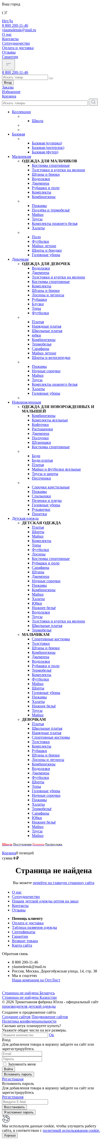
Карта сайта (22, 945)
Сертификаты (23, 932)
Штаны (38, 572)
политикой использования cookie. (71, 1130)
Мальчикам (21, 156)
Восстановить (14, 1107)
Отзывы (9, 52)
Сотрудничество (16, 43)
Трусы (37, 219)
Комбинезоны (43, 197)
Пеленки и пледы (47, 500)
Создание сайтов (16, 1017)
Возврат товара (25, 941)
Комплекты (41, 192)
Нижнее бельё (44, 608)
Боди (36, 456)
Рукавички (41, 509)
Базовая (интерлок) (48, 147)
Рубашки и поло (45, 188)
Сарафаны (40, 348)
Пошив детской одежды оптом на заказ (45, 901)
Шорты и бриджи (47, 250)
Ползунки (40, 438)
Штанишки (41, 442)
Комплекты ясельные (50, 420)
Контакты (10, 39)
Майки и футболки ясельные (56, 469)
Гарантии (10, 57)
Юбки (37, 603)
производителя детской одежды (29, 1006)
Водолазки (41, 179)
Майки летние (44, 246)
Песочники (41, 478)
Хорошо (10, 1135)
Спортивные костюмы (51, 639)
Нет (5, 21)
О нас (7, 34)
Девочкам (20, 259)
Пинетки (39, 514)
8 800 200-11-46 (15, 25)
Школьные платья (47, 331)
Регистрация (12, 1079)
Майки (38, 214)
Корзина (9, 853)
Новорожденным (26, 402)
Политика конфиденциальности (29, 1021)
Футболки (40, 241)
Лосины (39, 554)
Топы (36, 308)
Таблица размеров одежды (34, 927)
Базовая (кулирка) (47, 143)
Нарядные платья (46, 326)
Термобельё (42, 630)
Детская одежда (25, 518)
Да (10, 21)
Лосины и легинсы (48, 295)
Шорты (38, 532)
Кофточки (40, 424)
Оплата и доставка (18, 48)
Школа (37, 121)
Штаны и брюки (46, 174)
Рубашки (39, 299)
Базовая (18, 134)
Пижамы (39, 206)
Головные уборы (46, 255)
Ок (51, 1035)
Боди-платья (42, 460)
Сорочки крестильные (51, 487)
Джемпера (40, 183)
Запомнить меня (22, 1064)
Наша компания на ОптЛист (36, 980)
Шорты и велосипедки (51, 357)
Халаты (38, 228)
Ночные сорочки (46, 371)
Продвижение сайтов (50, 1017)
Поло (36, 237)
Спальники (41, 496)
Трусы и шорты (45, 474)
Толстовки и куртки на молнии (58, 170)
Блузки (38, 304)
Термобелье (42, 344)
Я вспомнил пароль (19, 1112)
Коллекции (21, 112)
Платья (38, 322)
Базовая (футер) (45, 152)
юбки (36, 335)
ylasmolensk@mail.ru (19, 30)
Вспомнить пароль (18, 1074)
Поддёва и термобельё (51, 210)
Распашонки (42, 429)
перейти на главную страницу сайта (63, 883)
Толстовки (41, 643)
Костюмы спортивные (51, 165)
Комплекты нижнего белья (54, 223)
